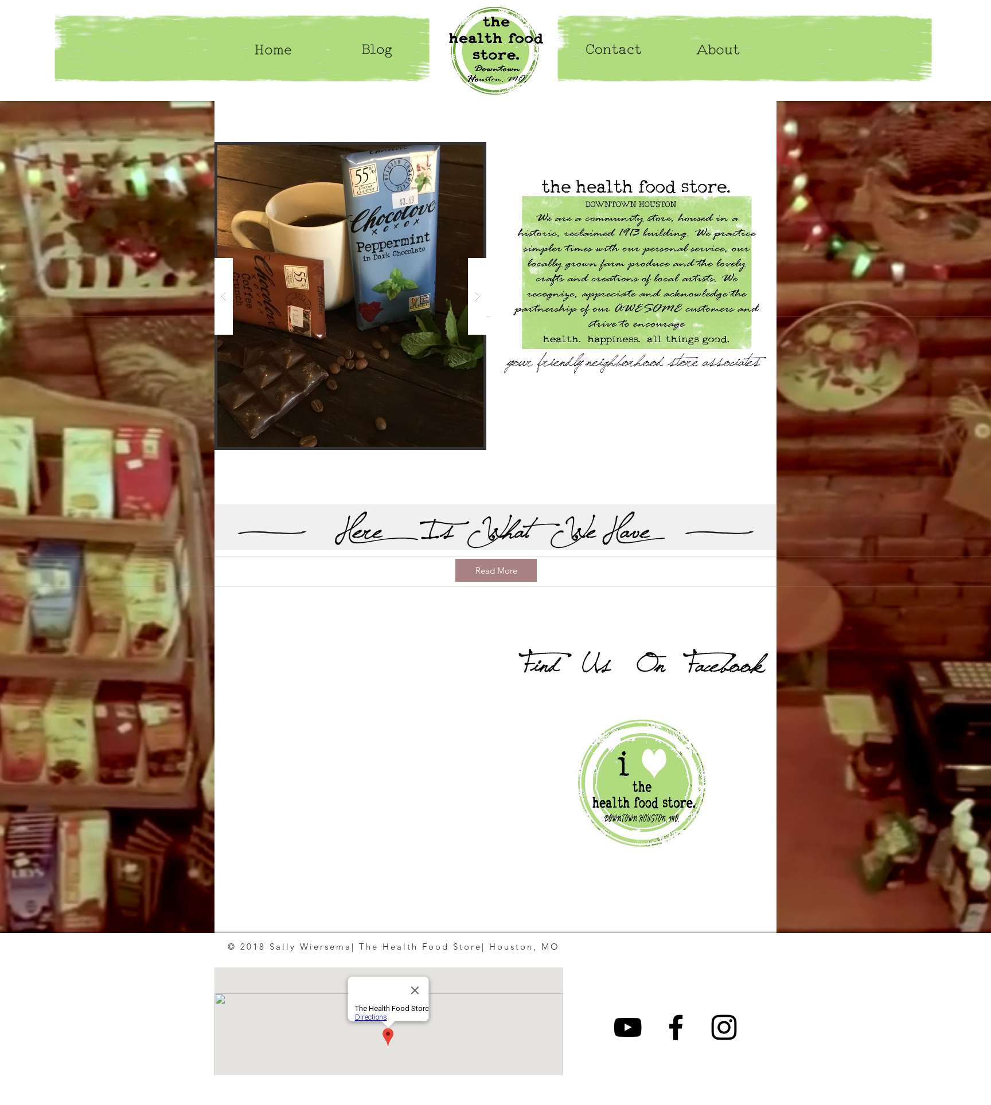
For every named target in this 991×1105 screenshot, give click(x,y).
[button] (350, 296)
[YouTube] (628, 1027)
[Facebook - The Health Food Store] (676, 1027)
